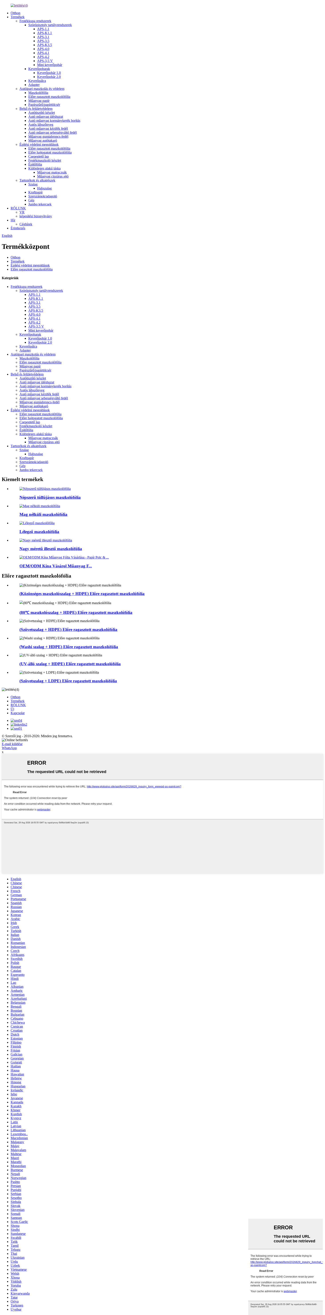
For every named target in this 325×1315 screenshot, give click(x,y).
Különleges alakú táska (44, 168)
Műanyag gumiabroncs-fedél (48, 136)
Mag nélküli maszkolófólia (43, 514)
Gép (31, 200)
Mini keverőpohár (49, 65)
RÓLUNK (18, 208)
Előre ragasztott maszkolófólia (49, 97)
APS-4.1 (43, 53)
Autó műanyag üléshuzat (45, 116)
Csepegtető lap (38, 156)
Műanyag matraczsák (52, 172)
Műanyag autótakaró (42, 140)
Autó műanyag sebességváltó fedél (52, 132)
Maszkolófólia (38, 93)
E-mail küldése (12, 744)
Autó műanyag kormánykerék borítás (54, 120)
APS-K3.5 (44, 45)
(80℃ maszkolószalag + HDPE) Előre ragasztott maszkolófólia (75, 612)
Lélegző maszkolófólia (39, 531)
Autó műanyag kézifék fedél (48, 128)
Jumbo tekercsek (40, 204)
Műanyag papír (39, 100)
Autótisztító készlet (41, 112)
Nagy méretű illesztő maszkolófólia (50, 548)
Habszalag (44, 188)
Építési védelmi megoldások (39, 144)
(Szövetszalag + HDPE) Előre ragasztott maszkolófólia (68, 629)
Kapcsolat (18, 713)
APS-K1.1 (44, 33)
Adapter (34, 85)
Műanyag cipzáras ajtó (53, 176)
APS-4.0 (43, 49)
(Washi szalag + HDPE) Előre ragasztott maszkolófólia (68, 646)
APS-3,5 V (45, 61)
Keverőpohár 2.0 (49, 77)
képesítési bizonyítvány (35, 216)
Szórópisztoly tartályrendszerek (50, 25)
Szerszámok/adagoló (42, 196)
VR (22, 212)
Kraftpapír (35, 192)
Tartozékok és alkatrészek (37, 180)
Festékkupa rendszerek (35, 21)
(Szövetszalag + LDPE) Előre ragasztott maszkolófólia (68, 681)
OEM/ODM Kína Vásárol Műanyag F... (55, 566)
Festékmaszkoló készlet (44, 160)
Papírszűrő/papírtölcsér (44, 104)
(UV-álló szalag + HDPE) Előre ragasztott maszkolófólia (70, 663)
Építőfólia (35, 164)
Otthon (15, 13)
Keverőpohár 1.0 (49, 73)
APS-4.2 (43, 57)
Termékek (18, 17)
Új (12, 709)
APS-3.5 (43, 41)
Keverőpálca (37, 81)
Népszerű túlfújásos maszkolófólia (50, 497)
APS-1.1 (43, 29)
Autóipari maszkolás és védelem (41, 89)
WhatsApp (9, 748)
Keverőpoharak (39, 69)
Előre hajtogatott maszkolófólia (50, 152)
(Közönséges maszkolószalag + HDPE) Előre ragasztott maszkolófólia (82, 593)
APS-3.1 (43, 37)
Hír (13, 220)
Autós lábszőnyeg (40, 124)
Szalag (33, 184)
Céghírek (25, 224)
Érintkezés (18, 228)
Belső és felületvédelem (35, 108)
